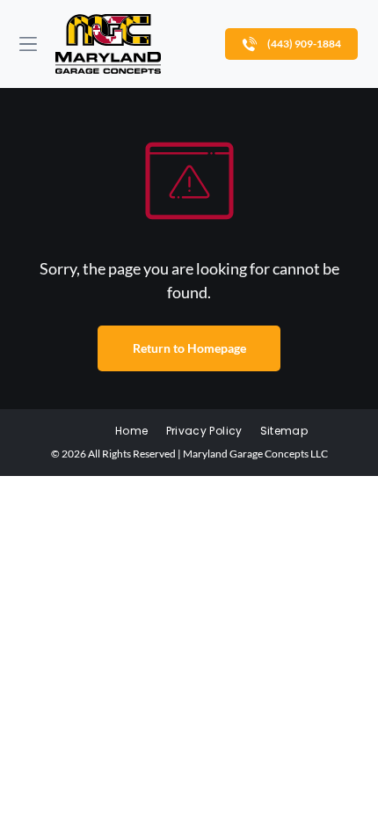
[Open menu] (28, 44)
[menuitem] (131, 431)
